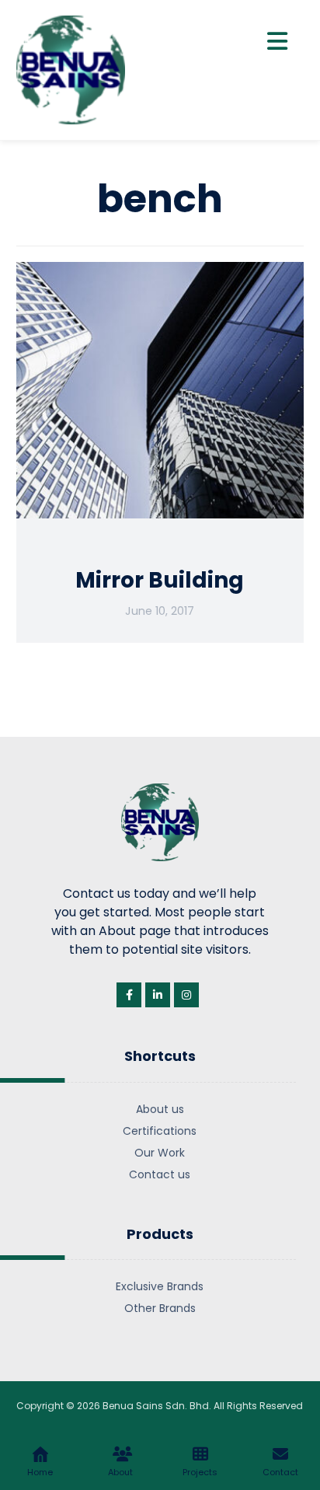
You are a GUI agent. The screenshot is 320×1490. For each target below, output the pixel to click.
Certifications (160, 1131)
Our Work (159, 1152)
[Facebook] (129, 994)
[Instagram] (186, 994)
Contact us (159, 1174)
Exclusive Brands (159, 1286)
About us (160, 1109)
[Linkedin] (157, 994)
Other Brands (160, 1308)
